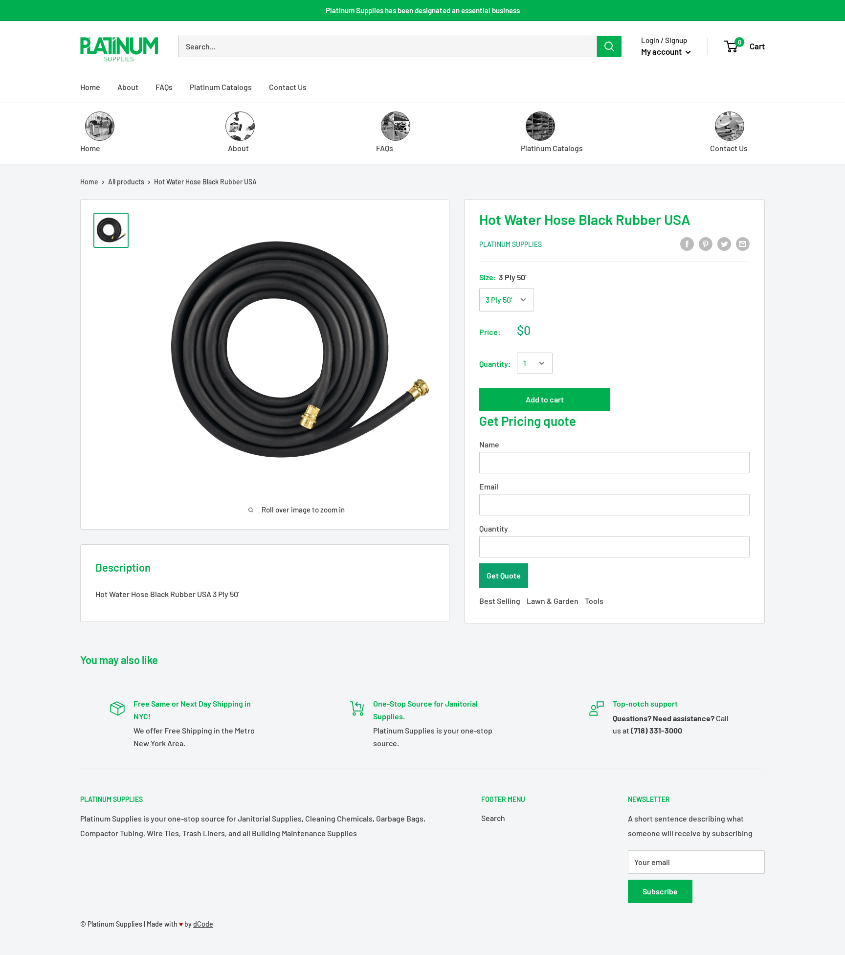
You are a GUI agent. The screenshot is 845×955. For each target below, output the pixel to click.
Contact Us (288, 86)
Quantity (493, 528)
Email (488, 486)
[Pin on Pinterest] (705, 243)
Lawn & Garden (552, 600)
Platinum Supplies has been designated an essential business (423, 10)
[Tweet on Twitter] (724, 243)
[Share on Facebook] (687, 243)
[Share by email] (743, 243)
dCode (203, 924)
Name (489, 444)
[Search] (609, 46)
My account (662, 51)
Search (493, 817)
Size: (503, 277)
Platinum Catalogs (221, 86)
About (127, 86)
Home (90, 86)
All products (126, 182)
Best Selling (499, 600)
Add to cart (545, 399)
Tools (594, 600)
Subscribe (660, 891)
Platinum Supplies (510, 244)
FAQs (164, 86)
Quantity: (495, 363)
